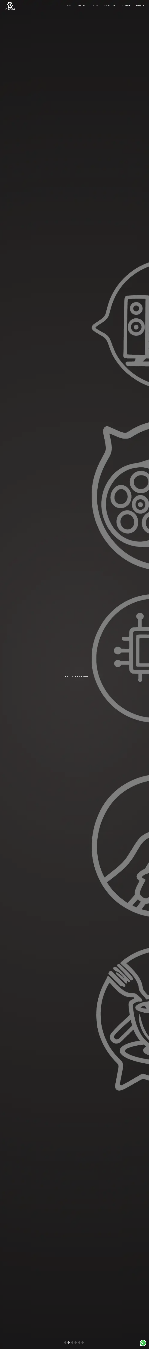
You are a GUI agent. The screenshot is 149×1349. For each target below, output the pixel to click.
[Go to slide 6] (97, 1344)
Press (95, 6)
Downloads (110, 6)
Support (126, 6)
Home (68, 6)
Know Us (140, 6)
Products (82, 6)
